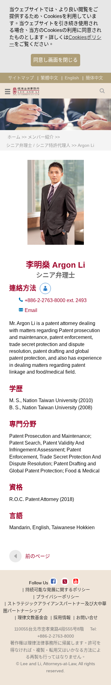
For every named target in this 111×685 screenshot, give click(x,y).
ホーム (13, 136)
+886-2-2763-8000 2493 (56, 300)
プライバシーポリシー (57, 596)
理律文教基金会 (33, 617)
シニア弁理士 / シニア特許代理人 (38, 145)
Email (31, 310)
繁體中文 (49, 77)
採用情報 (62, 617)
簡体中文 (94, 77)
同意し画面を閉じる (55, 60)
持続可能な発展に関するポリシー (57, 589)
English (72, 77)
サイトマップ (21, 77)
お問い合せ (87, 617)
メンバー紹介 (41, 136)
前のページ (37, 556)
